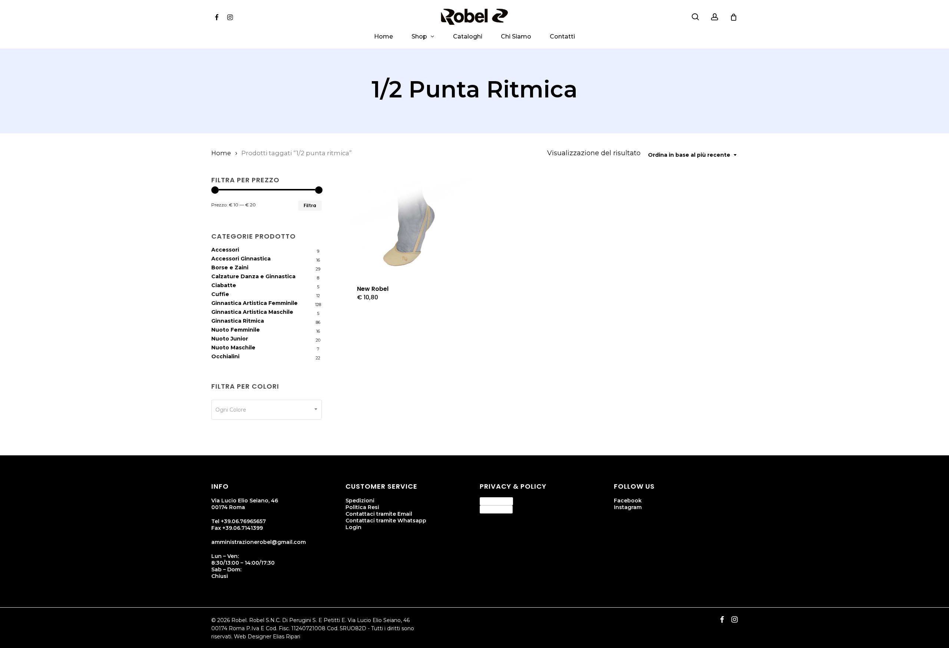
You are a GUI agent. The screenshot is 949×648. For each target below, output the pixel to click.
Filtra (310, 205)
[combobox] (693, 155)
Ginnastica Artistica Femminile (254, 303)
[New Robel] (411, 227)
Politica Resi (362, 507)
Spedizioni (359, 500)
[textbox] (266, 410)
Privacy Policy (496, 501)
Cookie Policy (496, 509)
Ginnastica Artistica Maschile (252, 312)
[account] (714, 17)
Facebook (628, 500)
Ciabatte (223, 285)
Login (353, 527)
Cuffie (220, 294)
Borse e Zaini (229, 267)
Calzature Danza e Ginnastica (253, 276)
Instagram (628, 507)
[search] (695, 17)
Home (221, 153)
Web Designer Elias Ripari (267, 636)
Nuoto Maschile (233, 347)
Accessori (225, 249)
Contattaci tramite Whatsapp (385, 520)
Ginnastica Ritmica (237, 321)
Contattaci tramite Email (378, 514)
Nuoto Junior (229, 338)
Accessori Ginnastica (241, 258)
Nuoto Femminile (235, 329)
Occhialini (225, 356)
